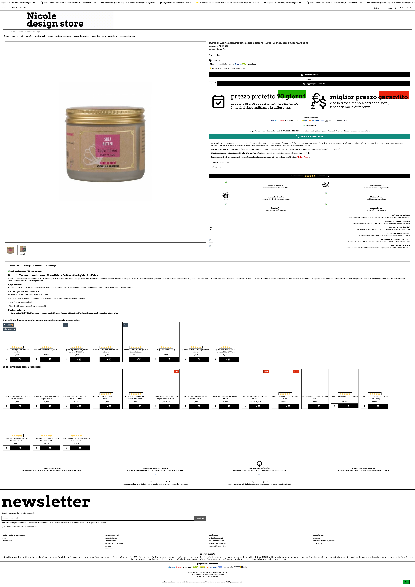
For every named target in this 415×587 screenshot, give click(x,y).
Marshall (319, 557)
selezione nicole (189, 559)
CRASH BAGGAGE (96, 557)
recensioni (109, 549)
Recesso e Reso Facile (216, 541)
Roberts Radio (174, 559)
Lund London (273, 557)
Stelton (202, 559)
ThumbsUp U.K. (213, 559)
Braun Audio (15, 557)
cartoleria (112, 36)
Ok (406, 582)
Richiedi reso (317, 543)
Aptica (5, 557)
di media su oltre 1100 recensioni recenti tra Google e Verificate (186, 3)
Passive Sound (379, 557)
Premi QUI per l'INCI (222, 162)
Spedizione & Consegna (217, 543)
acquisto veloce (309, 74)
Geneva (163, 557)
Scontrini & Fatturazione (217, 546)
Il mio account (7, 541)
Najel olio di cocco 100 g (166, 350)
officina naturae (364, 557)
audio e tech (40, 36)
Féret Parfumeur (120, 557)
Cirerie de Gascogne (72, 557)
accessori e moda (127, 36)
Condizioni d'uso (111, 538)
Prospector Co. (145, 559)
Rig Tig (164, 559)
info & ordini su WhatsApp (311, 136)
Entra (4, 538)
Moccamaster (331, 557)
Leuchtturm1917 (258, 557)
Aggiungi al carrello (313, 83)
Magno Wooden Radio (290, 557)
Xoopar (284, 559)
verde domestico (81, 36)
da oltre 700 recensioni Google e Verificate (227, 68)
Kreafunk (208, 557)
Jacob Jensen (182, 557)
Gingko (171, 557)
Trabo (241, 559)
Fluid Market (145, 557)
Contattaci (316, 538)
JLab (201, 557)
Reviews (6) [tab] (51, 266)
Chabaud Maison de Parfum (49, 557)
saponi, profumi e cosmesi (60, 36)
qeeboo (156, 559)
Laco (248, 557)
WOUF (277, 559)
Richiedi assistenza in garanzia (324, 541)
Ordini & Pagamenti (216, 538)
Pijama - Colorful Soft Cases (400, 557)
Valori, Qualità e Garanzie (114, 543)
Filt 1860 (133, 557)
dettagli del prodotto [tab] (33, 266)
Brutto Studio (28, 557)
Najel (352, 557)
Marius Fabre (308, 557)
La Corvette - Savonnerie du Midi (229, 557)
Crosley (108, 557)
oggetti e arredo (99, 36)
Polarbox (133, 559)
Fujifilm (155, 557)
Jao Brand (194, 557)
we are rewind (266, 559)
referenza (212, 46)
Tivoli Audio (227, 559)
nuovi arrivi (17, 36)
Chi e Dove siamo (111, 541)
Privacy (108, 546)
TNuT (236, 559)
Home (6, 36)
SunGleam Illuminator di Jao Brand (47, 350)
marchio (212, 49)
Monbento (344, 557)
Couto (85, 557)
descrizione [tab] (15, 266)
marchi (29, 36)
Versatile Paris (252, 559)
